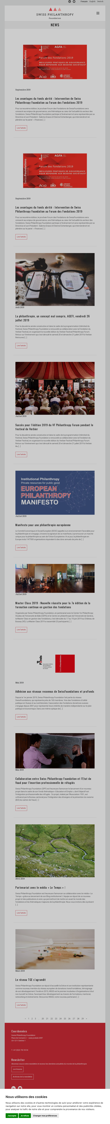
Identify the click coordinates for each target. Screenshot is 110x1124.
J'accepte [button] (12, 1115)
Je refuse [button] (25, 1115)
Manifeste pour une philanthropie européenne (43, 525)
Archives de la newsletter (22, 1077)
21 (47, 1019)
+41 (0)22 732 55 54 (20, 1050)
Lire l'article (21, 128)
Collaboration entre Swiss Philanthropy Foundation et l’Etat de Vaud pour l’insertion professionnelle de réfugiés (53, 781)
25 (65, 1019)
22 (52, 1019)
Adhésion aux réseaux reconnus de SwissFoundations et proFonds (54, 691)
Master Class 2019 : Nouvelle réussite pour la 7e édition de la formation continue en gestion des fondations (52, 605)
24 (60, 1019)
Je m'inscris (17, 1069)
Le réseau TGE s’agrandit (30, 980)
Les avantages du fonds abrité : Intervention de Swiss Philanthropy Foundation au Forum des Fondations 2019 (48, 100)
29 (83, 1019)
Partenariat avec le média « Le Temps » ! (40, 887)
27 (74, 1019)
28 (78, 1019)
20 (43, 1019)
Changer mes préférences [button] (45, 1115)
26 (69, 1019)
